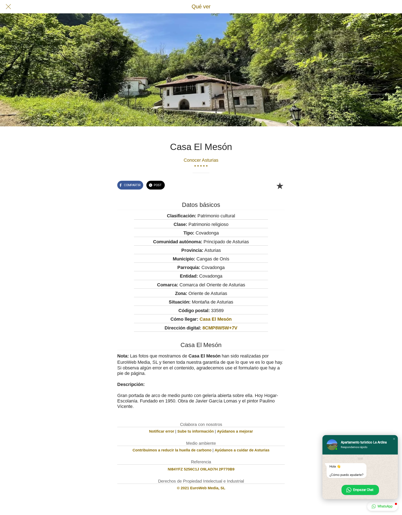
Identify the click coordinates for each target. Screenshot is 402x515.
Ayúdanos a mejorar (235, 431)
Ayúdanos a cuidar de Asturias (242, 450)
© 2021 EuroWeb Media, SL (201, 488)
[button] (394, 439)
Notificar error (161, 431)
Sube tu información (195, 431)
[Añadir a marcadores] (280, 186)
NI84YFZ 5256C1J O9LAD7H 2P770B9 (201, 469)
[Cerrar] (8, 6)
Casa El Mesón (216, 319)
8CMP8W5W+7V (219, 328)
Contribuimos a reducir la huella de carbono (172, 450)
